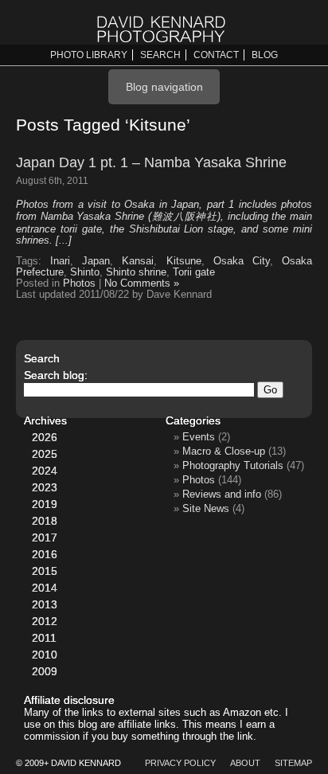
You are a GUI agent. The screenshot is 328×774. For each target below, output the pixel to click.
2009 (44, 671)
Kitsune (183, 261)
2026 (44, 437)
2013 (44, 604)
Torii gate (194, 272)
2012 (44, 621)
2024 (44, 470)
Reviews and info (221, 494)
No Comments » (141, 283)
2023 (44, 487)
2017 (44, 537)
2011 (44, 637)
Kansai (138, 261)
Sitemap (293, 763)
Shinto (85, 272)
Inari (60, 261)
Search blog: (56, 375)
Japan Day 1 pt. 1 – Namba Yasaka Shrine (151, 162)
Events (198, 437)
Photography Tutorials (232, 465)
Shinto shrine (136, 272)
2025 (44, 454)
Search (160, 55)
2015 (44, 571)
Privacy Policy (180, 763)
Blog (265, 55)
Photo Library (88, 55)
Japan (96, 261)
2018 (44, 520)
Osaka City (241, 261)
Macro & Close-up (223, 451)
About (245, 763)
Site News (205, 508)
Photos (79, 283)
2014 (44, 587)
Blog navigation (164, 86)
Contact (216, 55)
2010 (44, 654)
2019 (44, 504)
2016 (44, 554)
